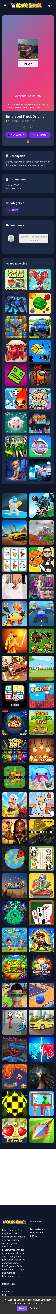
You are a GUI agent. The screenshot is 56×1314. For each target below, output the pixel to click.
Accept (22, 1308)
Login (49, 5)
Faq (4, 1294)
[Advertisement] (28, 1177)
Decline (33, 1308)
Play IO (33, 1235)
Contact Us (7, 1291)
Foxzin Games (37, 1229)
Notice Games (37, 1232)
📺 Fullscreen (39, 134)
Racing (13, 209)
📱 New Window (16, 134)
